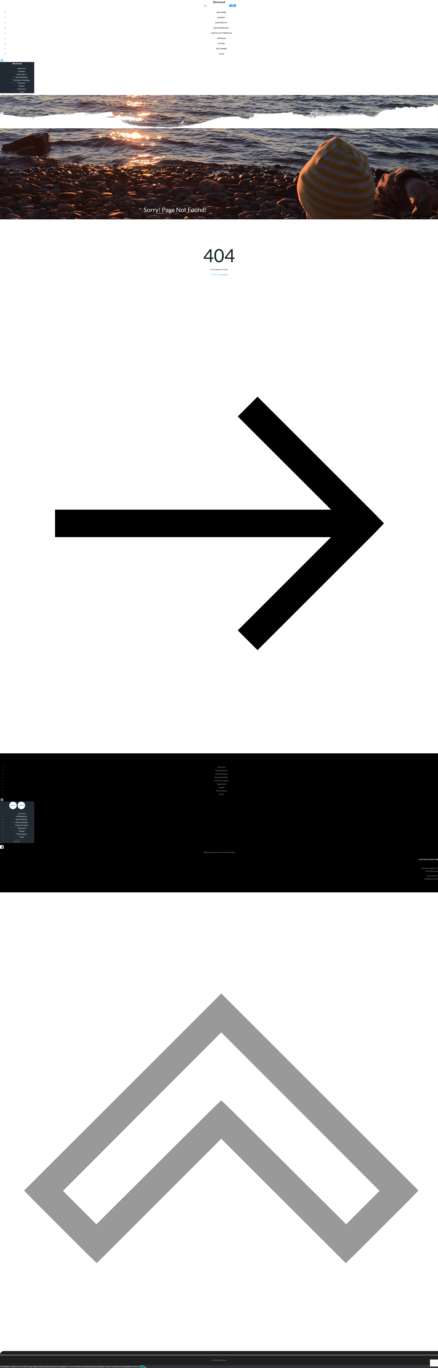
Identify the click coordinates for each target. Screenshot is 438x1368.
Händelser (221, 38)
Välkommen (221, 12)
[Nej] (145, 1367)
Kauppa (221, 787)
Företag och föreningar (221, 33)
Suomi (221, 54)
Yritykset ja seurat (221, 780)
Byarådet (221, 17)
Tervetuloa (221, 767)
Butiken (221, 43)
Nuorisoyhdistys (221, 774)
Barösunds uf (221, 23)
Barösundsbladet (221, 28)
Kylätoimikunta (221, 770)
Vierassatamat (221, 791)
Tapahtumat (221, 784)
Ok (142, 1367)
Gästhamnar (221, 49)
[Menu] (219, 60)
